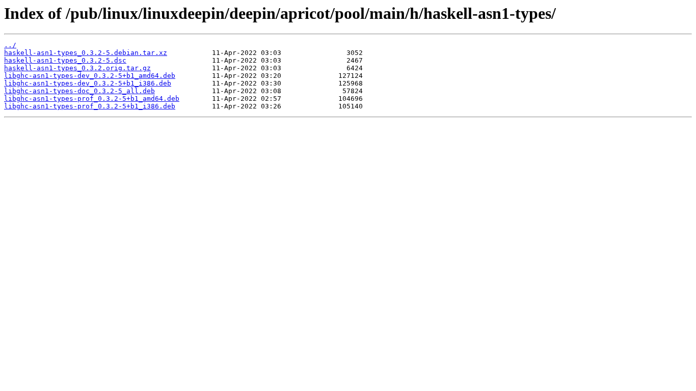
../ (10, 45)
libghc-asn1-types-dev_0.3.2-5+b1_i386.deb (87, 83)
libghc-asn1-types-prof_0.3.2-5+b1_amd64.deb (91, 98)
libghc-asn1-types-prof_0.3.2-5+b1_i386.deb (89, 106)
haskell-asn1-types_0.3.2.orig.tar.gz (77, 68)
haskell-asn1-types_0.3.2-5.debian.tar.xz (85, 53)
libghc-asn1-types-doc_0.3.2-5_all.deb (79, 91)
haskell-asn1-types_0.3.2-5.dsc (65, 60)
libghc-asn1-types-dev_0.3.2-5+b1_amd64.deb (89, 75)
